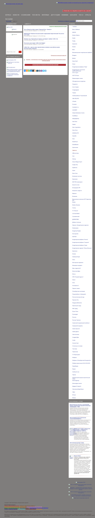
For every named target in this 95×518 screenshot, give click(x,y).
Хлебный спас (75, 371)
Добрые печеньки (76, 222)
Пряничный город (76, 305)
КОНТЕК (74, 236)
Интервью (45, 15)
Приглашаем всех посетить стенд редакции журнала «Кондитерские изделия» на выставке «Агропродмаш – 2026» (80, 405)
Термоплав (75, 351)
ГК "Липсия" (75, 210)
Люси (73, 259)
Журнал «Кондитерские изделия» (80, 225)
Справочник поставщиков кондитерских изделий (77, 10)
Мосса (73, 274)
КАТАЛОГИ (73, 15)
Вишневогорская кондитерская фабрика (82, 52)
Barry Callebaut (76, 29)
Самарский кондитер (77, 325)
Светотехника (75, 334)
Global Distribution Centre (78, 112)
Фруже (74, 369)
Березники (74, 179)
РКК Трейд (74, 308)
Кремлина (74, 251)
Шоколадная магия (77, 383)
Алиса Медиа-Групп (77, 161)
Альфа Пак (75, 164)
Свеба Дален (75, 331)
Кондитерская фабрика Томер (79, 245)
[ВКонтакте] (25, 71)
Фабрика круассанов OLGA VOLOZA (81, 363)
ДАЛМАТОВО (75, 219)
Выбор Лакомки (76, 205)
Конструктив (75, 233)
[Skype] (43, 71)
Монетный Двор (76, 271)
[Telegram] (45, 71)
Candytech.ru (75, 107)
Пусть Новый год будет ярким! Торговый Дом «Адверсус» (38, 29)
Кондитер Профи (76, 230)
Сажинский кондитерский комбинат (81, 323)
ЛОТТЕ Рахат (75, 75)
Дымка (74, 58)
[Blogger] (35, 71)
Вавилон (74, 193)
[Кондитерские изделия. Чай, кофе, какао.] (14, 5)
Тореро (74, 92)
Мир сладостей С (76, 268)
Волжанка (74, 196)
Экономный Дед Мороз (78, 389)
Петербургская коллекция (78, 291)
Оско (73, 282)
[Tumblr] (39, 71)
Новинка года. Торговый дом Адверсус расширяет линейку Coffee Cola (41, 38)
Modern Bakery (76, 35)
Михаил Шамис (77, 455)
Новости (16, 15)
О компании (25, 15)
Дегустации (55, 15)
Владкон (74, 55)
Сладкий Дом (75, 337)
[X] (33, 71)
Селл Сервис (75, 87)
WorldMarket (75, 144)
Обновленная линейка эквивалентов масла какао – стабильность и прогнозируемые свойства (82, 429)
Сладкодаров (75, 89)
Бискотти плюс (75, 184)
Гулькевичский (75, 216)
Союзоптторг (75, 343)
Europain (74, 104)
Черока (74, 374)
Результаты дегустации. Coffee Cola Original (34, 43)
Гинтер (74, 207)
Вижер (73, 202)
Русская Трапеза (76, 320)
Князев (74, 253)
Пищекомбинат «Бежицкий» (79, 294)
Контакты (72, 21)
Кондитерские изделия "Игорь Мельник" (82, 248)
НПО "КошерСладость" (77, 276)
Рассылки (9, 19)
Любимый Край (76, 256)
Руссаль (74, 317)
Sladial (73, 124)
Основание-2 (75, 285)
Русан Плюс (75, 311)
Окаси (73, 279)
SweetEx (74, 135)
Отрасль (88, 15)
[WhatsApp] (29, 71)
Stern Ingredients (76, 127)
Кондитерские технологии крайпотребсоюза (78, 70)
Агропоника (75, 147)
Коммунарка (75, 228)
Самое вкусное (76, 328)
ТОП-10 (81, 15)
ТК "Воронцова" (76, 354)
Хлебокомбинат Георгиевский (79, 95)
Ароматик (74, 43)
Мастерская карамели (77, 262)
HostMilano (75, 115)
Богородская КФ (76, 187)
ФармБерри (75, 366)
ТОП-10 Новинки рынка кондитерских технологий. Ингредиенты (78, 418)
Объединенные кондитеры (78, 81)
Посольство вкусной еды (78, 297)
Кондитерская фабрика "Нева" (79, 66)
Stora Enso (75, 130)
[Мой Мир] (31, 71)
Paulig (73, 41)
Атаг (73, 156)
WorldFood (75, 141)
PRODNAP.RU (75, 118)
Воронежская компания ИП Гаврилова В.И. (81, 200)
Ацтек (73, 170)
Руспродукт (75, 314)
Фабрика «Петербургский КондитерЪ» (81, 360)
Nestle (73, 38)
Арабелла (74, 167)
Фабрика (74, 357)
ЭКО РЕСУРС (75, 98)
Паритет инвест (76, 288)
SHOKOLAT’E (75, 133)
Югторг (74, 394)
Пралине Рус (75, 300)
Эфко (73, 392)
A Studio (74, 101)
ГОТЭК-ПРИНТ (76, 213)
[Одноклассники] (27, 71)
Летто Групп (75, 72)
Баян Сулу (74, 173)
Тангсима (74, 348)
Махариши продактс (77, 265)
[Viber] (41, 71)
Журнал (8, 15)
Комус (73, 64)
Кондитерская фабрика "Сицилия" (80, 242)
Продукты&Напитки (77, 302)
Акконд (74, 159)
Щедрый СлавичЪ (76, 386)
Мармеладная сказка (77, 78)
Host (73, 138)
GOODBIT (74, 110)
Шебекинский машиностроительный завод (81, 378)
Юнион (74, 397)
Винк (73, 49)
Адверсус (74, 150)
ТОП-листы (36, 15)
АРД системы (75, 153)
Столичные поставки (77, 346)
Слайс (73, 340)
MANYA (74, 32)
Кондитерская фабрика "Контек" (80, 239)
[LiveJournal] (37, 71)
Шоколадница (75, 380)
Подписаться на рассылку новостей (58, 55)
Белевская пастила (77, 176)
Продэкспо (75, 84)
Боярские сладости (77, 190)
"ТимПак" (74, 26)
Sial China (74, 121)
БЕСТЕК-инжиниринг (77, 182)
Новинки (65, 15)
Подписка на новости (63, 21)
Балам (74, 46)
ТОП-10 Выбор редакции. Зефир (77, 442)
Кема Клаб (75, 61)
